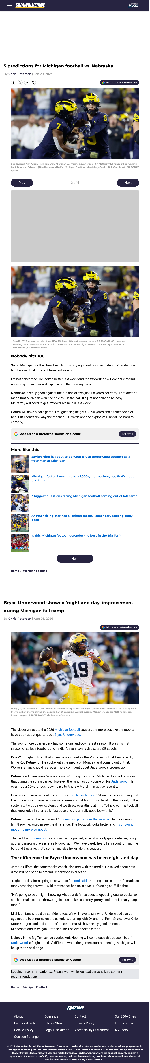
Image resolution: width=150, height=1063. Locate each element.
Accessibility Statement (91, 1030)
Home (15, 570)
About (18, 1016)
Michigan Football (35, 570)
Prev (22, 183)
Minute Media (23, 1046)
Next (128, 183)
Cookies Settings (26, 1037)
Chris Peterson (19, 74)
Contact (80, 1016)
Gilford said (78, 881)
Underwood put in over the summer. (85, 819)
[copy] (33, 82)
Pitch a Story (53, 1023)
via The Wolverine (81, 795)
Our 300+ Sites (125, 1016)
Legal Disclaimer (56, 1030)
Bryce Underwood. (67, 735)
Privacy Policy (84, 1023)
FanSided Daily (25, 1023)
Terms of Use (124, 1023)
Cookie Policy (23, 1030)
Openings (51, 1016)
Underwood (119, 781)
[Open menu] (9, 5)
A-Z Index (122, 1030)
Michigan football (67, 729)
